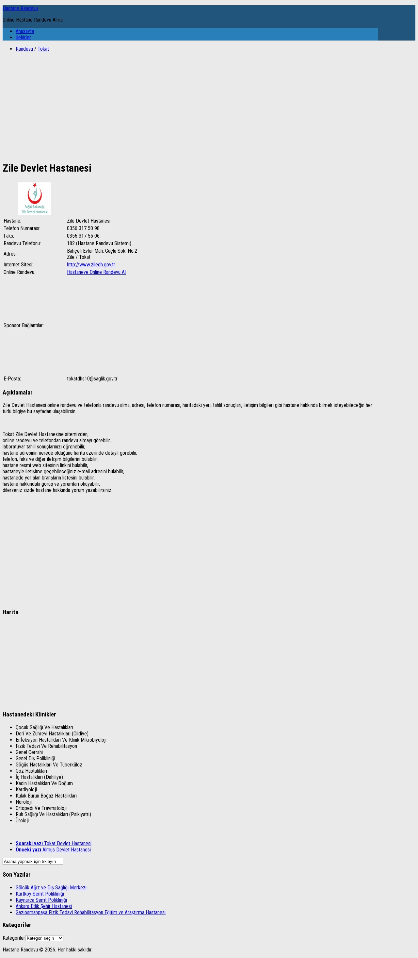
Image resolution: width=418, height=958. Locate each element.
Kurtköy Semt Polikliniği (40, 894)
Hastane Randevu (20, 8)
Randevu (24, 49)
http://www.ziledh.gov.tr (91, 264)
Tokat (43, 49)
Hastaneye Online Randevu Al (96, 272)
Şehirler (23, 37)
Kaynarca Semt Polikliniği (41, 900)
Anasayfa (25, 31)
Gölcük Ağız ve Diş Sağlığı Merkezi (51, 887)
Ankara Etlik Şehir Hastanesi (44, 906)
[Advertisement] (190, 103)
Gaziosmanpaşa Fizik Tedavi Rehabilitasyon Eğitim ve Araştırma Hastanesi (91, 912)
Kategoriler (14, 938)
